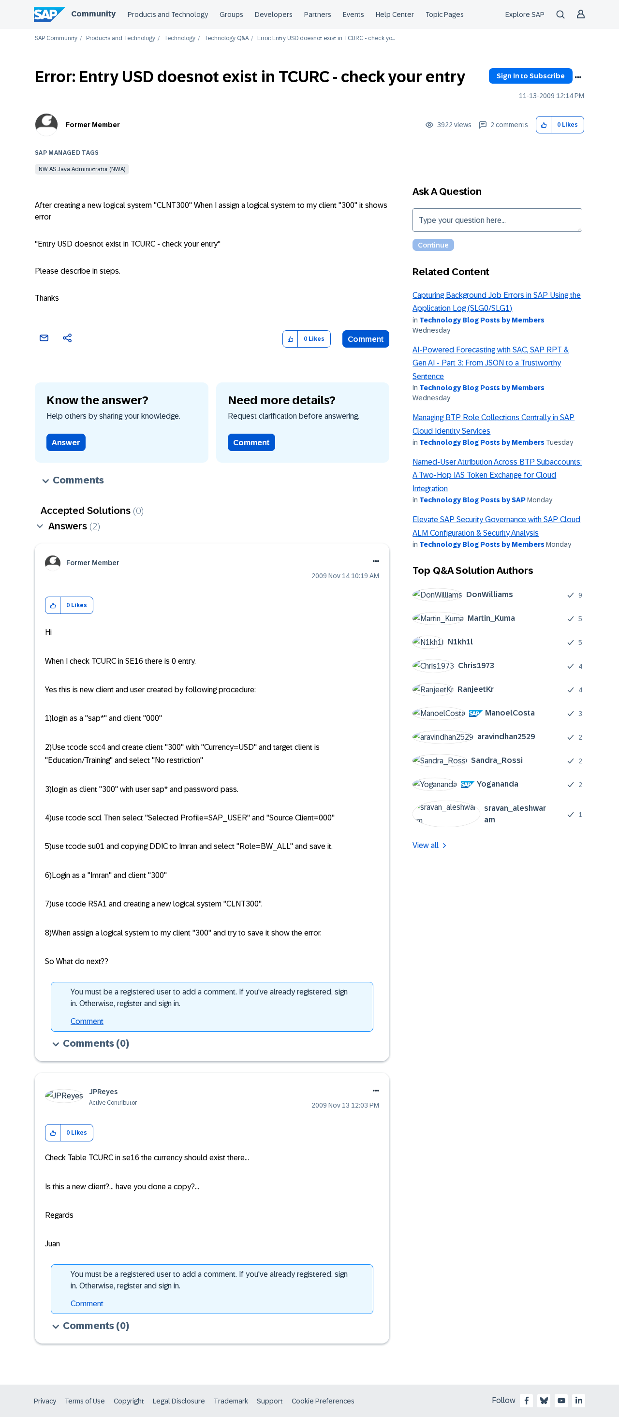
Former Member (93, 125)
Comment (366, 339)
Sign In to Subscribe (531, 76)
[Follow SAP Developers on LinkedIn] (579, 1400)
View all (426, 845)
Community (93, 14)
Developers (274, 14)
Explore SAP (525, 14)
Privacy (45, 1401)
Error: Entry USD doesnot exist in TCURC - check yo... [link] (326, 38)
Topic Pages (445, 14)
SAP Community (56, 38)
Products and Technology (168, 14)
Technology (179, 38)
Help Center (395, 14)
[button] (543, 125)
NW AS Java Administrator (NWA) (82, 169)
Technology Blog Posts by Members (482, 320)
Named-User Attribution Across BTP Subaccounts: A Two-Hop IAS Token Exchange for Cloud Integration (497, 475)
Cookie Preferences (323, 1401)
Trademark (231, 1401)
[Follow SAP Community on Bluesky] (544, 1400)
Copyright (129, 1401)
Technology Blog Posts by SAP (472, 500)
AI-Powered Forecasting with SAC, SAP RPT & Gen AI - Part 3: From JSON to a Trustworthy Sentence (491, 363)
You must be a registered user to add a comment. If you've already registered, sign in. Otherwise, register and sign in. (209, 998)
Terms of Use (85, 1401)
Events (353, 14)
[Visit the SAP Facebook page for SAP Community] (527, 1400)
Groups (231, 14)
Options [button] (578, 77)
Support (270, 1401)
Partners (317, 14)
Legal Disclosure (179, 1401)
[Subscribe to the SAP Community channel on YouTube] (561, 1400)
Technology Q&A (226, 38)
